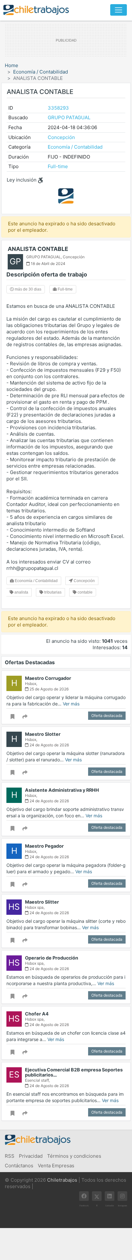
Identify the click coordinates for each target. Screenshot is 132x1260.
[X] (97, 1196)
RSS (9, 1156)
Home (11, 65)
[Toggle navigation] (118, 10)
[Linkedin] (109, 1196)
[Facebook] (84, 1196)
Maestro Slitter (42, 902)
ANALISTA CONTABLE (38, 248)
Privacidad (31, 1156)
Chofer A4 (37, 1013)
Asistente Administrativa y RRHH (62, 790)
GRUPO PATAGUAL (69, 117)
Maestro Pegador (44, 846)
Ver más (71, 703)
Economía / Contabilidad (40, 72)
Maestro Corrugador (48, 678)
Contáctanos (19, 1166)
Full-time (58, 166)
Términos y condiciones (74, 1156)
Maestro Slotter (43, 734)
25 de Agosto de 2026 (49, 689)
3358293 (58, 108)
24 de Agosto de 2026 (49, 745)
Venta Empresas (56, 1166)
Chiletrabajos (62, 1180)
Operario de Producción (51, 958)
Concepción (61, 137)
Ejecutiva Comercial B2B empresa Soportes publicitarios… (74, 1072)
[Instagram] (122, 1196)
